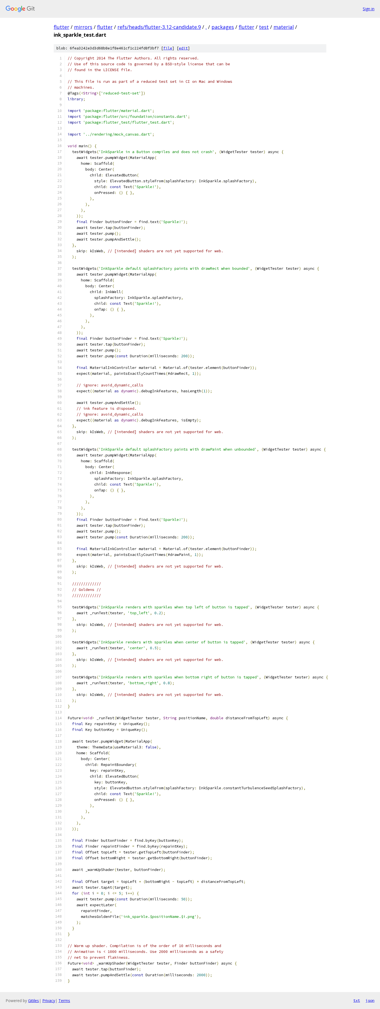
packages (222, 27)
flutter (61, 27)
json (370, 1000)
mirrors (83, 27)
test (264, 27)
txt (356, 1000)
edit (183, 48)
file (167, 48)
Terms (64, 1000)
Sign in (368, 8)
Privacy (48, 1000)
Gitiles (33, 1000)
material (283, 27)
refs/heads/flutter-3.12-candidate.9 (159, 27)
